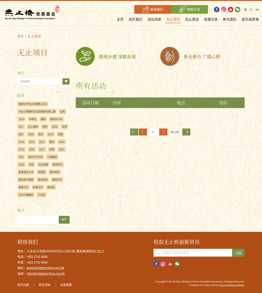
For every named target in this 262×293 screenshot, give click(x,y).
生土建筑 (33, 126)
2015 (21, 149)
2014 (61, 142)
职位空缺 (44, 285)
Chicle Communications (231, 285)
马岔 (21, 157)
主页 (120, 19)
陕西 (44, 126)
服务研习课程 (26, 179)
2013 (42, 142)
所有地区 (25, 81)
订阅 (238, 252)
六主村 (41, 195)
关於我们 (135, 19)
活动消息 (154, 19)
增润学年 (43, 179)
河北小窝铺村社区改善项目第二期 (37, 111)
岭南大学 (38, 187)
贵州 (40, 134)
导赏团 (41, 172)
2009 (31, 134)
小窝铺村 (52, 157)
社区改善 (43, 164)
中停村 (32, 119)
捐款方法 (193, 9)
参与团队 (230, 19)
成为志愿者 (250, 19)
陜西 (51, 149)
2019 (21, 119)
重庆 (51, 142)
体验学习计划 (35, 157)
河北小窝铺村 (26, 195)
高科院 (51, 187)
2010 (50, 134)
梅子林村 (55, 172)
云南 (62, 111)
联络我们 (156, 9)
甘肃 (64, 126)
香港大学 (23, 187)
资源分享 (211, 19)
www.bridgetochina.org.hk (45, 268)
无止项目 (173, 19)
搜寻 (64, 219)
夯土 (21, 126)
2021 (61, 149)
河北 (31, 164)
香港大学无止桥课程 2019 (33, 104)
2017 (42, 149)
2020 (21, 164)
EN (257, 9)
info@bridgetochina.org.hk (46, 273)
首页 (20, 36)
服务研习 (57, 164)
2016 (32, 149)
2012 (32, 142)
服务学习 (57, 179)
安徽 (60, 134)
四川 (21, 134)
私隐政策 (66, 285)
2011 (21, 142)
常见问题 (23, 285)
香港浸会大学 (26, 172)
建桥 (43, 119)
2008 (55, 126)
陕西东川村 (56, 119)
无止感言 (192, 19)
